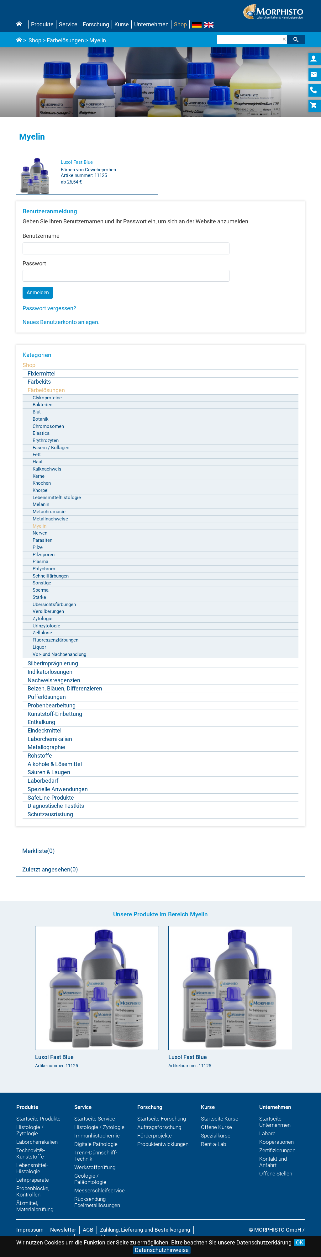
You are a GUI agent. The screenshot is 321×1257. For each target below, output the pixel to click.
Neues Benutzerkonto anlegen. (61, 322)
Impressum (30, 1230)
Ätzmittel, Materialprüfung (34, 1206)
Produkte (42, 24)
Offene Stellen (275, 1173)
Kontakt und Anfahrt (273, 1162)
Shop (180, 24)
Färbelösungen (65, 40)
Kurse (121, 24)
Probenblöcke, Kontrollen (32, 1191)
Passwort (34, 263)
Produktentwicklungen (162, 1144)
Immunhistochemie (97, 1135)
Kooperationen (276, 1142)
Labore (267, 1133)
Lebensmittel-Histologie (32, 1168)
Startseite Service (94, 1119)
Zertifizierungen (277, 1150)
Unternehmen (151, 24)
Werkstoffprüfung (94, 1167)
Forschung (96, 24)
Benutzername (41, 235)
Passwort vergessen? (49, 308)
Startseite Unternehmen (275, 1122)
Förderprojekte (154, 1135)
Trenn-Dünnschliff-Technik (95, 1155)
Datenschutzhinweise (162, 1250)
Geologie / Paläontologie (90, 1179)
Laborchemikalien (37, 1142)
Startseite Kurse (219, 1119)
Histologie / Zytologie (30, 1130)
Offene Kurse (216, 1127)
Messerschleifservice (99, 1190)
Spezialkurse (215, 1135)
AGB (88, 1230)
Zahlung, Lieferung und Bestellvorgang (145, 1230)
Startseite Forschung (161, 1119)
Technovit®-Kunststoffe (30, 1153)
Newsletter (63, 1230)
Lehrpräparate (32, 1180)
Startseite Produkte (38, 1119)
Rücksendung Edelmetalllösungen (97, 1202)
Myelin (97, 40)
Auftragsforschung (159, 1127)
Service (68, 24)
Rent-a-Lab (213, 1144)
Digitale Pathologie (96, 1144)
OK (299, 1242)
